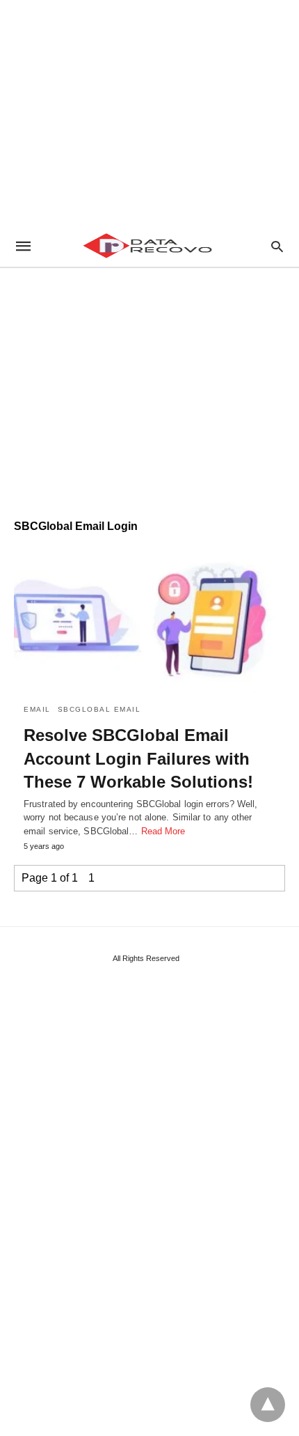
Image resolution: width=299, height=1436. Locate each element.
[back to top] (267, 1404)
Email (37, 709)
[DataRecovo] (149, 245)
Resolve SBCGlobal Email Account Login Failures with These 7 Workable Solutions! (138, 758)
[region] (149, 111)
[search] (277, 246)
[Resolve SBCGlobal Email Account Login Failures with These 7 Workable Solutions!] (149, 620)
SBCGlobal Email (99, 709)
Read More (163, 831)
